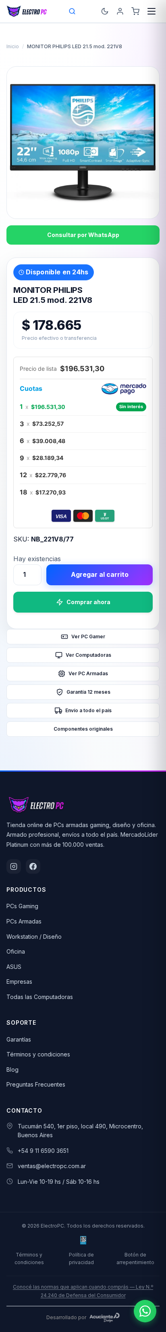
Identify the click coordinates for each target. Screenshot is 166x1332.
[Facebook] (33, 866)
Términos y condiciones (38, 1054)
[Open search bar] (72, 11)
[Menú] (151, 11)
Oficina (15, 951)
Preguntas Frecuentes (35, 1084)
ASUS (13, 966)
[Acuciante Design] (104, 1317)
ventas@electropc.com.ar (52, 1165)
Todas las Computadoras (39, 996)
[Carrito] (135, 11)
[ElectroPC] (26, 11)
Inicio (12, 46)
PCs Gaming (22, 906)
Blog (12, 1069)
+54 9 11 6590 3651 (43, 1150)
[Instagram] (13, 866)
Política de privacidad (81, 1258)
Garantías (18, 1039)
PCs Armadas (24, 921)
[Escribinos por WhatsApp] (145, 1311)
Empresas (19, 981)
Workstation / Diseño (34, 936)
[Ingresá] (120, 11)
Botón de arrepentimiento (135, 1258)
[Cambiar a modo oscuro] (105, 11)
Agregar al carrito (100, 574)
